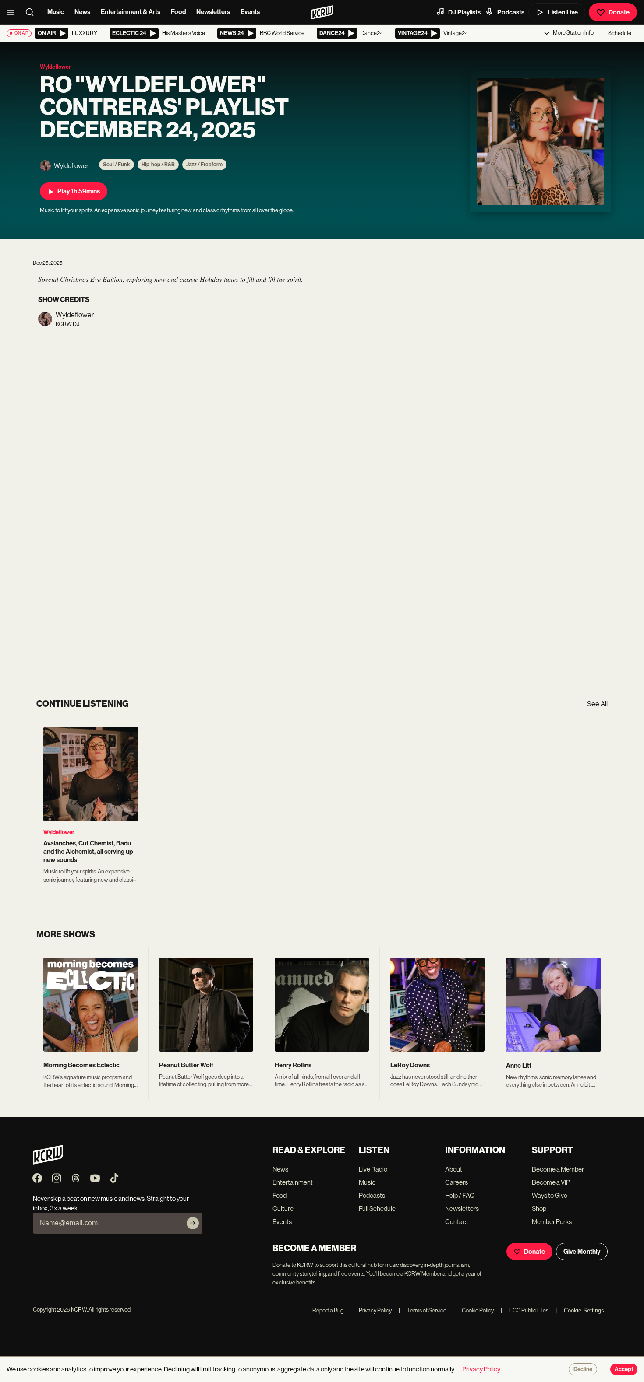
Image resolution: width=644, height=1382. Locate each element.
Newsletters (213, 12)
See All (597, 704)
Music (55, 12)
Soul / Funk (116, 164)
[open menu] (13, 12)
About (453, 1169)
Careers (456, 1182)
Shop (539, 1208)
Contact (456, 1221)
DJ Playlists (464, 12)
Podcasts (510, 12)
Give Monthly (581, 1252)
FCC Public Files (524, 1310)
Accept (624, 1369)
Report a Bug (327, 1310)
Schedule (619, 33)
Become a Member (558, 1169)
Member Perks (552, 1221)
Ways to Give (549, 1195)
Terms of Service (422, 1310)
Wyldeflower (58, 832)
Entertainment (292, 1182)
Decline (582, 1369)
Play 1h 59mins (78, 191)
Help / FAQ (460, 1195)
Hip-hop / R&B (158, 164)
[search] (32, 12)
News (82, 12)
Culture (283, 1208)
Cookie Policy (473, 1310)
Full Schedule (377, 1208)
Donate (619, 12)
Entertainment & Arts (130, 12)
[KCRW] (48, 1162)
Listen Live (563, 12)
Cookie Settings (584, 1310)
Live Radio (373, 1169)
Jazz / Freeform (204, 164)
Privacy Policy (371, 1310)
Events (250, 12)
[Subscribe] (193, 1223)
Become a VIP (551, 1182)
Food (178, 12)
